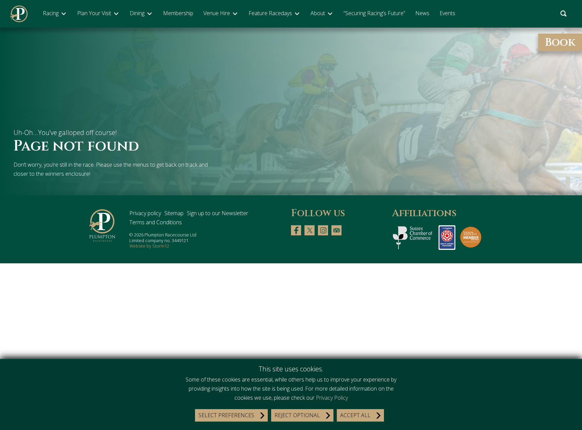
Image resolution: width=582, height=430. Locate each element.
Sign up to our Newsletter (217, 213)
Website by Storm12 (149, 246)
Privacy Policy (332, 397)
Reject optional (297, 415)
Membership (178, 13)
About (318, 13)
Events (447, 13)
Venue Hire (216, 13)
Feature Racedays (270, 13)
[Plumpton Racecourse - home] (19, 14)
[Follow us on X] (309, 229)
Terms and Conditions (155, 222)
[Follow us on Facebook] (296, 229)
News (422, 13)
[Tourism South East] (471, 237)
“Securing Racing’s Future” (374, 13)
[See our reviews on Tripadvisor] (336, 229)
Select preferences (226, 415)
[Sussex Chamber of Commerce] (413, 237)
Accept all (355, 415)
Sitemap (174, 213)
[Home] (103, 225)
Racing (51, 13)
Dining (137, 13)
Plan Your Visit (94, 13)
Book (560, 42)
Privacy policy (145, 213)
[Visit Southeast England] (447, 237)
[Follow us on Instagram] (323, 229)
